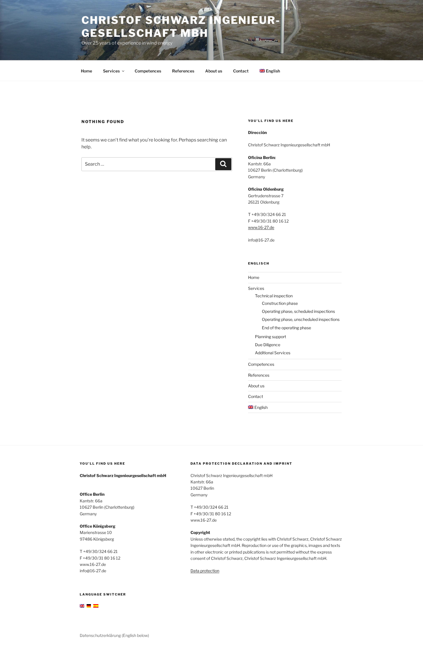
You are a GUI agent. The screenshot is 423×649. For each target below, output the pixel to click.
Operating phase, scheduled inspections (298, 311)
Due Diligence (267, 344)
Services (111, 70)
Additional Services (272, 352)
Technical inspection (274, 295)
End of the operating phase (286, 327)
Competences (148, 70)
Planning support (270, 336)
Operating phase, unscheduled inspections (301, 319)
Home (86, 70)
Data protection (204, 570)
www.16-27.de (261, 227)
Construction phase (280, 303)
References (183, 70)
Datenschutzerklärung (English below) (114, 635)
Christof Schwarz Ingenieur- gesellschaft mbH (181, 26)
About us (213, 70)
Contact (241, 70)
